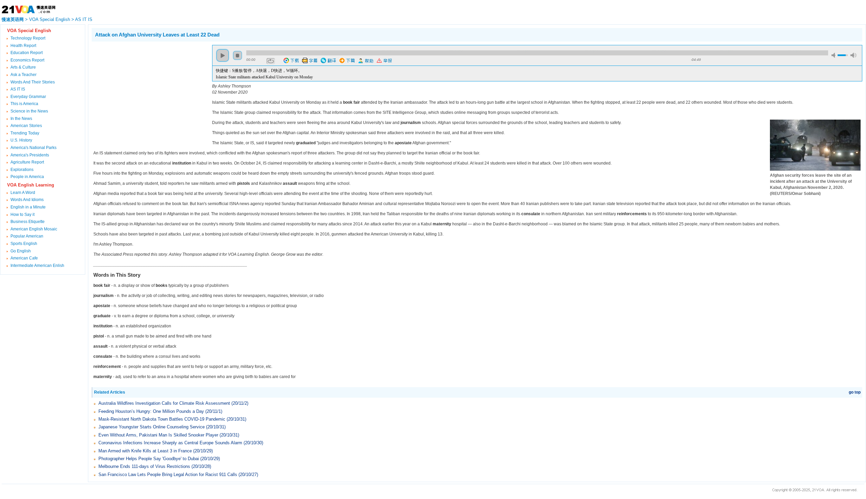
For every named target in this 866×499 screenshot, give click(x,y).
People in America (27, 176)
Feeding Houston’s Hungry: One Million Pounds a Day (151, 411)
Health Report (23, 45)
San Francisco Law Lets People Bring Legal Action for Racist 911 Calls (167, 474)
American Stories (26, 125)
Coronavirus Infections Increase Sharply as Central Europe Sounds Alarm (170, 442)
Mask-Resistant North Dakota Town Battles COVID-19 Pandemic (161, 419)
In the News (21, 118)
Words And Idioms (27, 199)
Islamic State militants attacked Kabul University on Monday (264, 77)
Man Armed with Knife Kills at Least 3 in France (145, 450)
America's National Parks (33, 147)
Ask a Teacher (23, 74)
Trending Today (24, 133)
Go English (20, 251)
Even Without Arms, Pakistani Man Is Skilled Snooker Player (158, 435)
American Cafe (24, 258)
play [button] (222, 55)
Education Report (26, 52)
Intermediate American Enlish (37, 265)
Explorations (21, 169)
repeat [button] (271, 61)
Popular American (26, 236)
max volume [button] (853, 55)
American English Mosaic (33, 229)
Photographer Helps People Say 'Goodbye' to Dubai (148, 458)
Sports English (23, 243)
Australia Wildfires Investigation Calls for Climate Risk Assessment (164, 403)
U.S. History (21, 140)
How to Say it (22, 214)
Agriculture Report (27, 162)
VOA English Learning (30, 185)
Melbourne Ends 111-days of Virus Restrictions (144, 466)
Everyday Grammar (28, 96)
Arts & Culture (23, 67)
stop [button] (237, 55)
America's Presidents (29, 155)
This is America (24, 103)
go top (855, 392)
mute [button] (834, 55)
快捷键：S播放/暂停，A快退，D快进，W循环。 (259, 70)
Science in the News (29, 111)
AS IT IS (83, 19)
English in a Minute (28, 207)
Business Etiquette (27, 221)
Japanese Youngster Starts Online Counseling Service (151, 426)
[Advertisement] (148, 92)
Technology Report (27, 38)
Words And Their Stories (32, 82)
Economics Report (27, 60)
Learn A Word (22, 192)
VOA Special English (49, 19)
